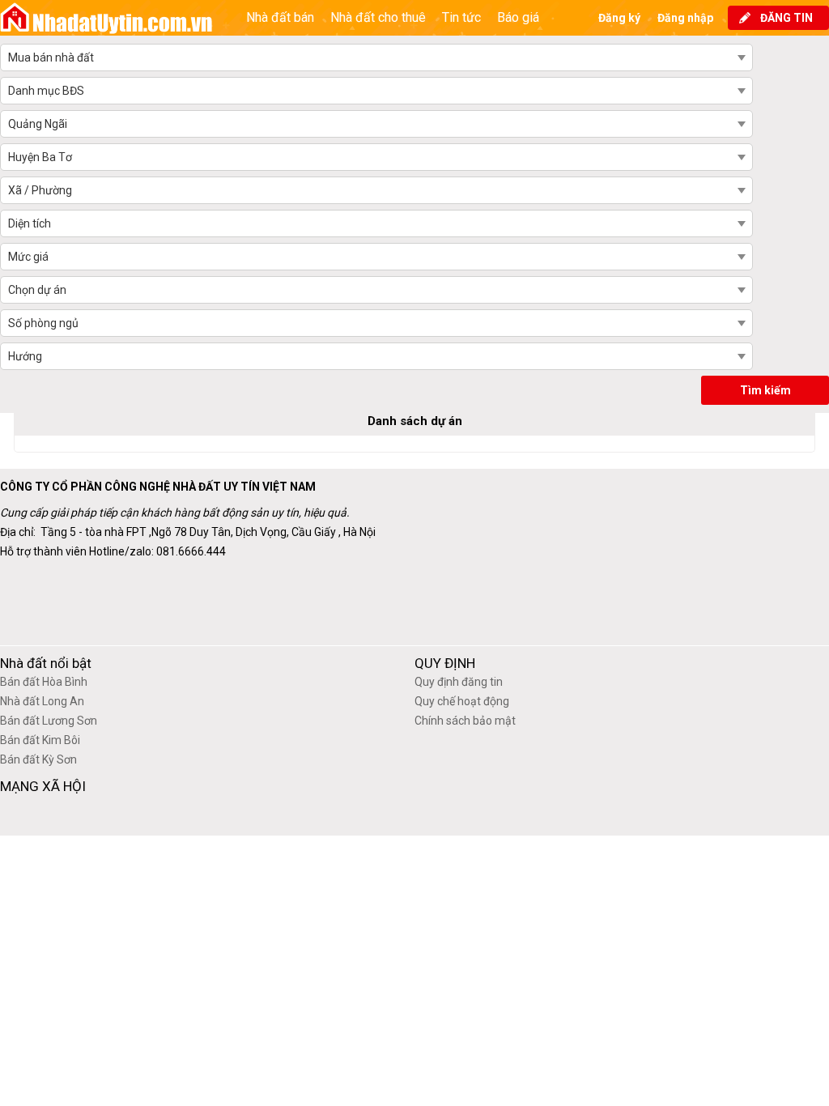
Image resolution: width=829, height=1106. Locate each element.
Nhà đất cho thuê (378, 17)
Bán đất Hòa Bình (43, 681)
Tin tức (461, 17)
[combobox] (376, 57)
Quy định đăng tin (458, 681)
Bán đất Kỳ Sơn (38, 759)
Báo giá (518, 17)
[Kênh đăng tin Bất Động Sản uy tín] (107, 18)
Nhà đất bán (280, 17)
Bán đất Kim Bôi (40, 740)
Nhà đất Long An (42, 701)
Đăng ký (619, 17)
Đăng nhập (685, 17)
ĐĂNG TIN (786, 17)
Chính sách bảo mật (465, 720)
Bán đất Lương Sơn (48, 720)
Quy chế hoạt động (461, 701)
